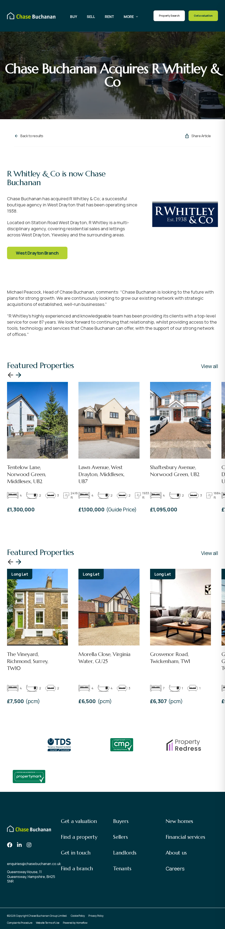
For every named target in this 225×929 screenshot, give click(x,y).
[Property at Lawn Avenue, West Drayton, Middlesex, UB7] (108, 420)
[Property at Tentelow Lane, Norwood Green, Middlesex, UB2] (37, 420)
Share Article (201, 135)
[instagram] (29, 844)
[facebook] (9, 844)
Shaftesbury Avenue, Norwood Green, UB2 (175, 471)
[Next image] (18, 375)
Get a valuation (203, 16)
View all (209, 366)
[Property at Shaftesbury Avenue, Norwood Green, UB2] (180, 420)
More (129, 16)
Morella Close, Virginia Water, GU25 (104, 658)
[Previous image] (10, 375)
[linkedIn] (19, 844)
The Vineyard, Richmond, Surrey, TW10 (27, 661)
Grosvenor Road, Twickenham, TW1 (170, 658)
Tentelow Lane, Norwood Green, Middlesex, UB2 (26, 474)
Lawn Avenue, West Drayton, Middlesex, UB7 (101, 474)
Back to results (31, 135)
